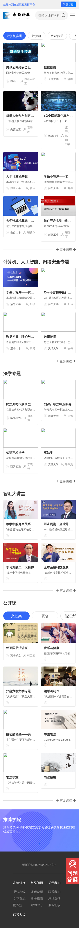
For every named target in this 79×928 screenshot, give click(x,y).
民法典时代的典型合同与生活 (26, 404)
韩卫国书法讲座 (17, 647)
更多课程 (66, 249)
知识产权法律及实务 (58, 404)
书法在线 (19, 891)
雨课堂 (17, 905)
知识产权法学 (15, 452)
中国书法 (50, 734)
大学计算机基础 (17, 176)
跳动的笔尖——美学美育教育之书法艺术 (33, 734)
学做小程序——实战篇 (59, 176)
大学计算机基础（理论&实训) (26, 220)
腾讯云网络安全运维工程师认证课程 (30, 67)
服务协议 (54, 905)
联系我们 (54, 891)
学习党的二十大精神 (20, 567)
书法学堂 (12, 777)
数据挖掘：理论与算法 (21, 336)
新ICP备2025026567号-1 (39, 864)
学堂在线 (19, 898)
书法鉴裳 (50, 777)
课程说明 (37, 891)
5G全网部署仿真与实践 (60, 115)
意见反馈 (54, 898)
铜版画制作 (51, 691)
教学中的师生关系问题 (21, 524)
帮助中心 (37, 905)
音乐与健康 (51, 647)
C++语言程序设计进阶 (59, 292)
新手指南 (37, 898)
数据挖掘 (50, 67)
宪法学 (48, 452)
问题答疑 (68, 4)
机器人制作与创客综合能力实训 (27, 115)
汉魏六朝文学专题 (18, 691)
